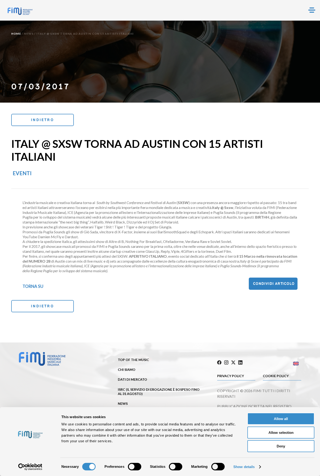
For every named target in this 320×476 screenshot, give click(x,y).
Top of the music (133, 360)
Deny (281, 446)
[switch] (134, 466)
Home (16, 33)
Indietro (42, 119)
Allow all (281, 419)
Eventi (22, 173)
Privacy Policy (230, 376)
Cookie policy (276, 376)
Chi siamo (126, 370)
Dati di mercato (132, 379)
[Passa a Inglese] (280, 364)
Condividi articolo (274, 283)
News (28, 33)
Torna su (32, 286)
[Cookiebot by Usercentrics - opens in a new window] (30, 466)
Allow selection (281, 433)
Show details (244, 467)
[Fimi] (20, 11)
